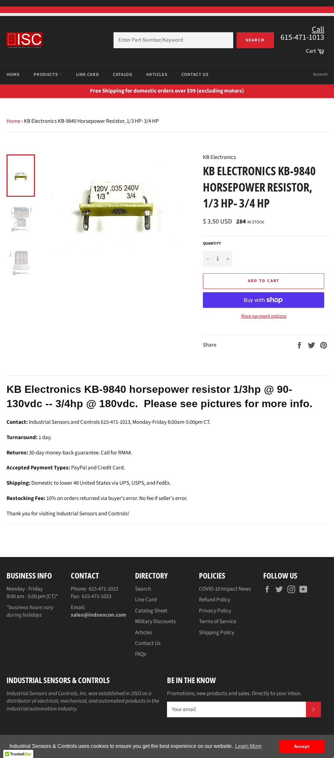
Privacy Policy (215, 611)
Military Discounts (155, 621)
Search (255, 40)
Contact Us (194, 74)
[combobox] (173, 40)
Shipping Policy (216, 632)
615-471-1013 (103, 589)
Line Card (87, 74)
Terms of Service (217, 621)
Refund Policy (214, 600)
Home (13, 74)
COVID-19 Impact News (225, 589)
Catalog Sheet (151, 611)
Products (46, 74)
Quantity (212, 243)
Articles (156, 74)
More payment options (263, 316)
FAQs (140, 654)
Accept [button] (302, 746)
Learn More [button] (248, 746)
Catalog (122, 74)
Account (320, 74)
